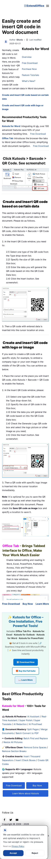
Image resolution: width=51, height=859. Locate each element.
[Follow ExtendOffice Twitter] (10, 819)
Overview (27, 57)
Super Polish (25, 720)
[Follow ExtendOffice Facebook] (4, 819)
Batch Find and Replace (36, 738)
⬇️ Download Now (26, 662)
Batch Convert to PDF (27, 733)
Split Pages (33, 729)
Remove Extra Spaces (35, 747)
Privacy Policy (18, 846)
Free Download (30, 63)
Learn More (42, 603)
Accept (13, 853)
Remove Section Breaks (14, 751)
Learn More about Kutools (25, 793)
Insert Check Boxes (25, 760)
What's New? (28, 81)
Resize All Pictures (13, 742)
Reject (35, 853)
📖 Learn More (25, 680)
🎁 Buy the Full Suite (25, 671)
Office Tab (7, 138)
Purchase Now (29, 69)
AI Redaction (20, 724)
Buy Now (28, 603)
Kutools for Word (11, 126)
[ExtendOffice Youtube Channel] (17, 819)
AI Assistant (33, 716)
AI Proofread (35, 724)
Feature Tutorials (30, 75)
